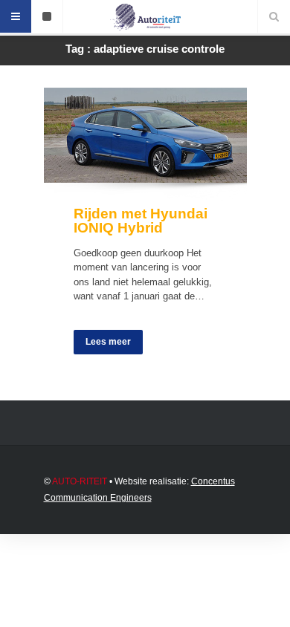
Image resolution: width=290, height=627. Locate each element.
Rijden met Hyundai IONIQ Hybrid (140, 220)
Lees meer (108, 342)
